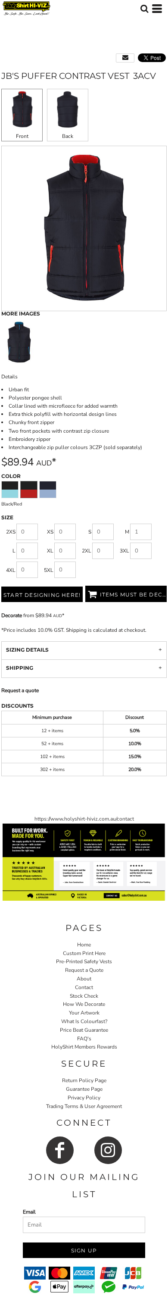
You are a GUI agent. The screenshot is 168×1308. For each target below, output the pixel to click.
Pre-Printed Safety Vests (84, 961)
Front (22, 136)
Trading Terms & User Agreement (84, 1106)
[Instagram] (108, 1150)
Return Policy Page (84, 1080)
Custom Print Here (84, 953)
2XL (86, 550)
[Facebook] (60, 1150)
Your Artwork (84, 1012)
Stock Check (84, 996)
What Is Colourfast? (84, 1021)
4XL (11, 570)
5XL (48, 570)
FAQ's (84, 1038)
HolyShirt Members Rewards (84, 1046)
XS (50, 531)
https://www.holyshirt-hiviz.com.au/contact (84, 818)
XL (50, 550)
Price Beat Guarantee (84, 1030)
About (84, 978)
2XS (11, 531)
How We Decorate (84, 1004)
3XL (124, 550)
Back (67, 136)
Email (29, 1211)
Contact (84, 987)
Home (84, 944)
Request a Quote (84, 970)
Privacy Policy (84, 1097)
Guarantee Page (84, 1089)
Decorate (11, 615)
